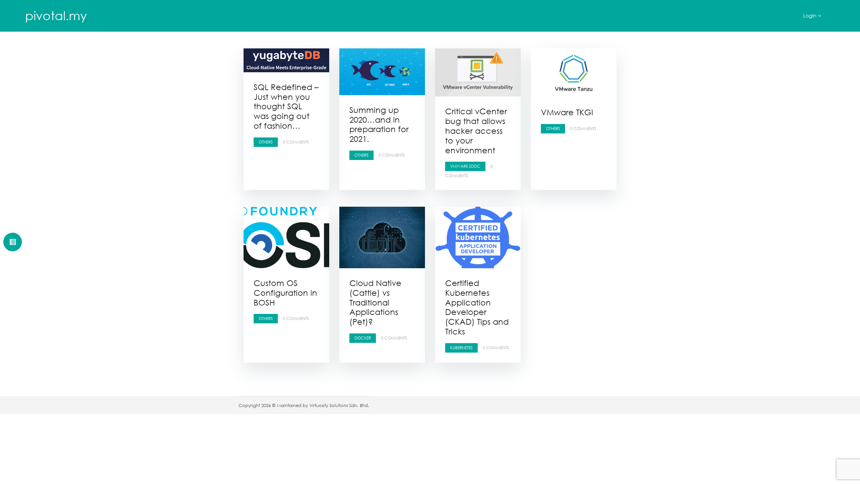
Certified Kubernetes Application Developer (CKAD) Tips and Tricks (477, 307)
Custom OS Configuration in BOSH (285, 292)
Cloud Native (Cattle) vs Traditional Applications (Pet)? (375, 302)
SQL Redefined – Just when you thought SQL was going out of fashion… (286, 106)
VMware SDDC (465, 166)
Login (809, 15)
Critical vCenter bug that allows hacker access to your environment (476, 130)
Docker (362, 337)
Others (266, 142)
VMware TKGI (567, 112)
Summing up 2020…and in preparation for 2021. (378, 124)
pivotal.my (56, 15)
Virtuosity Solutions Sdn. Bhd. (339, 405)
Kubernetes (461, 347)
